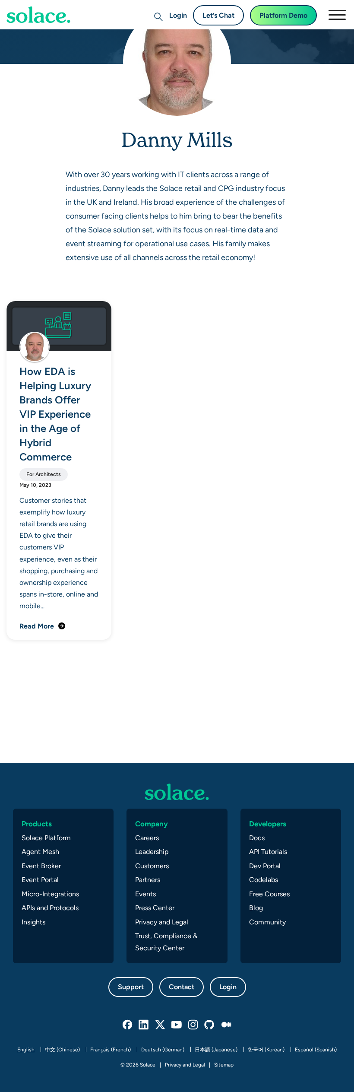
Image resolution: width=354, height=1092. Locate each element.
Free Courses (269, 894)
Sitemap (224, 1065)
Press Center (154, 908)
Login (178, 15)
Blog (256, 908)
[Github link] (209, 1025)
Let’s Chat (218, 15)
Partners (147, 880)
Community (267, 922)
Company (151, 823)
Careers (147, 838)
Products (37, 823)
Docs (257, 838)
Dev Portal (265, 866)
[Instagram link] (193, 1025)
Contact (181, 987)
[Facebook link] (127, 1025)
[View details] (38, 14)
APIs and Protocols (50, 908)
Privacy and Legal (161, 922)
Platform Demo (283, 15)
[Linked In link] (144, 1025)
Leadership (151, 852)
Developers (267, 823)
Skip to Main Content (43, 30)
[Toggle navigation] (337, 14)
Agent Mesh (40, 852)
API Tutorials (268, 852)
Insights (33, 922)
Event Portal (40, 880)
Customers (152, 866)
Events (145, 894)
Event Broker (41, 866)
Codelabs (263, 880)
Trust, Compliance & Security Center (166, 942)
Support (131, 987)
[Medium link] (226, 1025)
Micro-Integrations (50, 894)
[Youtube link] (177, 1025)
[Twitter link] (160, 1025)
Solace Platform (46, 838)
